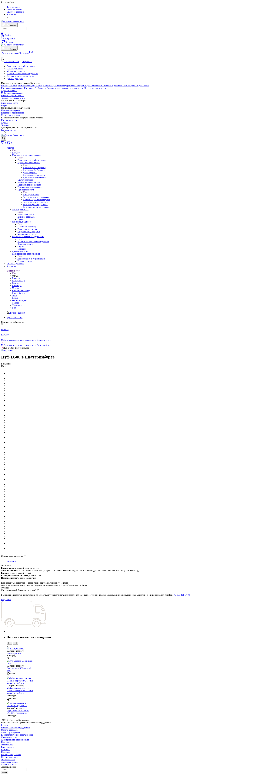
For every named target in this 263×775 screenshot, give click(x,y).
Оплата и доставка (9, 757)
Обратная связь (8, 759)
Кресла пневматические (95, 88)
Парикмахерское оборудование (21, 66)
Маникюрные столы (10, 115)
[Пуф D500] (7, 350)
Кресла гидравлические (73, 88)
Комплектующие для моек (30, 85)
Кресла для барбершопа (35, 88)
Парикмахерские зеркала (12, 95)
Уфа (14, 308)
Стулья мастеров (9, 90)
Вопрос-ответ (7, 747)
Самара (15, 303)
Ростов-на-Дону (19, 300)
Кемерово (16, 283)
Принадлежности (9, 85)
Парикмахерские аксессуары (56, 85)
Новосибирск (18, 293)
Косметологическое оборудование (22, 73)
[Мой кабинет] (2, 58)
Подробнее (6, 599)
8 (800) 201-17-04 (9, 764)
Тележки (5, 125)
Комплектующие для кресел (135, 85)
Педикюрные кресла (10, 110)
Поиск (4, 772)
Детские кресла (54, 88)
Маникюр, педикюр (16, 71)
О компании (7, 745)
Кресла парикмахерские (12, 88)
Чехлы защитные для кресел (83, 85)
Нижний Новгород (21, 290)
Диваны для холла (9, 103)
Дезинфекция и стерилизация (20, 76)
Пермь (15, 298)
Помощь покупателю (11, 754)
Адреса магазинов (9, 762)
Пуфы (4, 105)
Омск (14, 295)
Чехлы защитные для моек (109, 85)
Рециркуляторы (8, 130)
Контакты (5, 749)
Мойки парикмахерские (12, 93)
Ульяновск (17, 305)
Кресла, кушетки (9, 120)
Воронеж (16, 278)
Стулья (4, 122)
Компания (6, 742)
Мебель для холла (15, 69)
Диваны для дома (15, 78)
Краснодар (17, 285)
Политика (5, 752)
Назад (15, 150)
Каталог (16, 153)
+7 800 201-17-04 (182, 595)
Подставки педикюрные (12, 113)
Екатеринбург (18, 280)
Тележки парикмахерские (13, 98)
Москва (15, 288)
